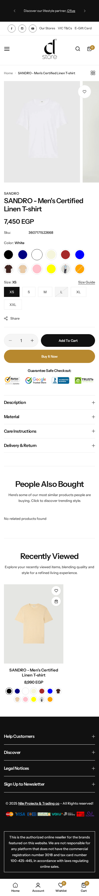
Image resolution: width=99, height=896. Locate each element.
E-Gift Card (83, 28)
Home (8, 73)
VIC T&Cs (65, 28)
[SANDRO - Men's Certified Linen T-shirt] (33, 624)
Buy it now (49, 356)
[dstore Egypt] (49, 49)
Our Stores (47, 28)
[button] (14, 11)
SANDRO (11, 193)
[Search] (77, 49)
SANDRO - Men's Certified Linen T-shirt (33, 673)
